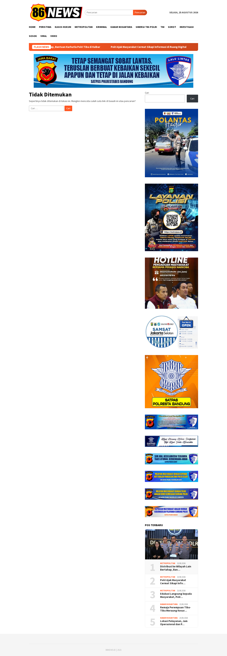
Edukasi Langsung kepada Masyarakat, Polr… (176, 595)
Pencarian (140, 12)
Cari (147, 92)
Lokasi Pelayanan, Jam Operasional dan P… (173, 622)
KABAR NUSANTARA (169, 604)
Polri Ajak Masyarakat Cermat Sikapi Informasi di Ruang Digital (121, 47)
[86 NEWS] (57, 12)
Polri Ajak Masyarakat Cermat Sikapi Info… (173, 582)
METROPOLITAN (167, 563)
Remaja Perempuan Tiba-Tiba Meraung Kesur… (175, 609)
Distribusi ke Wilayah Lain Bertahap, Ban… (175, 568)
